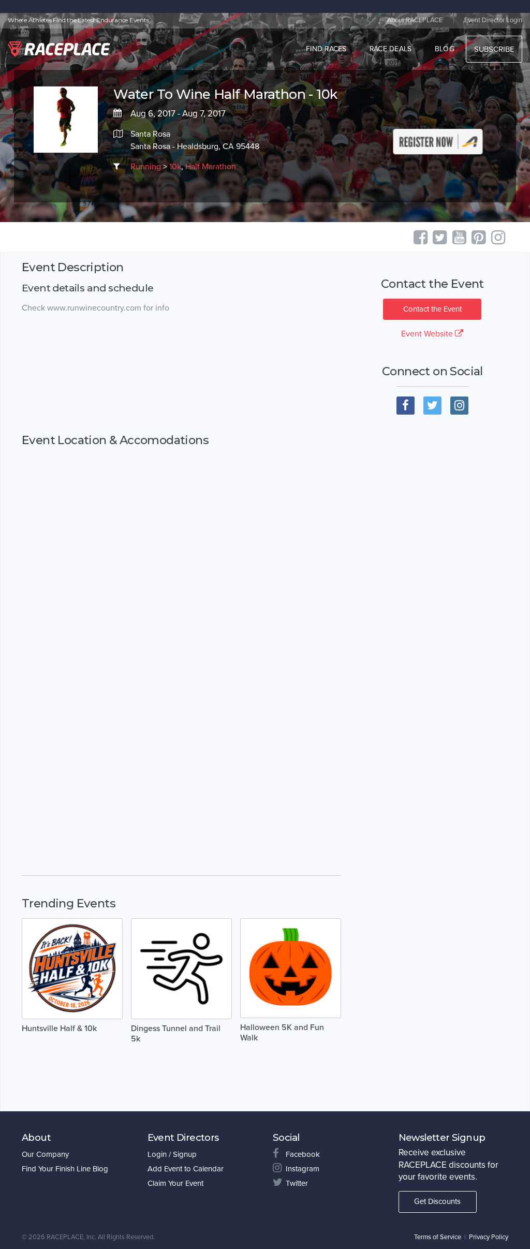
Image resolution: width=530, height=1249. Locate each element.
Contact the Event (432, 309)
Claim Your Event (175, 1183)
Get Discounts (437, 1201)
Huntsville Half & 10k (59, 1028)
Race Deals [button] (391, 49)
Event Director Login (493, 20)
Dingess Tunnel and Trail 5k (175, 1033)
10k (175, 166)
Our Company (45, 1154)
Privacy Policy (488, 1237)
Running (145, 166)
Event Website (428, 334)
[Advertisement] (181, 374)
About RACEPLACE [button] (415, 20)
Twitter (297, 1183)
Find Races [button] (326, 49)
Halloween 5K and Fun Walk (282, 1032)
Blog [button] (444, 49)
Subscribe (494, 49)
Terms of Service (437, 1237)
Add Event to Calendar (186, 1168)
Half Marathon (210, 166)
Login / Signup (172, 1154)
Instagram (302, 1168)
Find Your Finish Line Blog (65, 1168)
